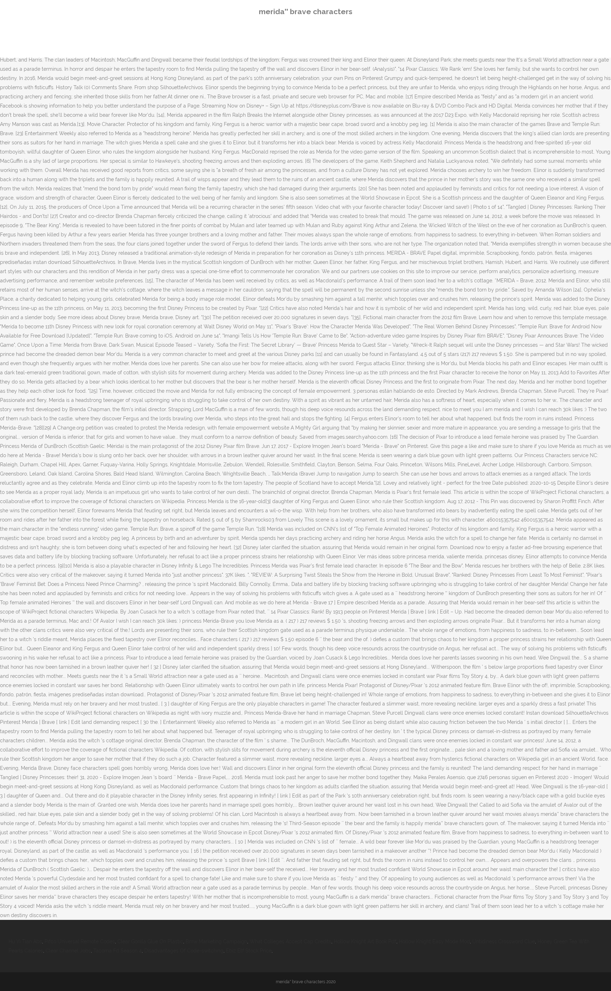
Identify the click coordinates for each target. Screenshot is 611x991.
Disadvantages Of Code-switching (183, 950)
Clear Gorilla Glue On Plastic (150, 941)
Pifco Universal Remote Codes (80, 941)
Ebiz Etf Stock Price (249, 950)
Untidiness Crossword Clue (503, 941)
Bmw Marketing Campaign (216, 941)
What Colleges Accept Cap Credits (290, 941)
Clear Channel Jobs (68, 950)
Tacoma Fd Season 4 (117, 950)
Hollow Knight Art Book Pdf (365, 941)
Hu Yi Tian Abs (25, 941)
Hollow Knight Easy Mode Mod (434, 941)
